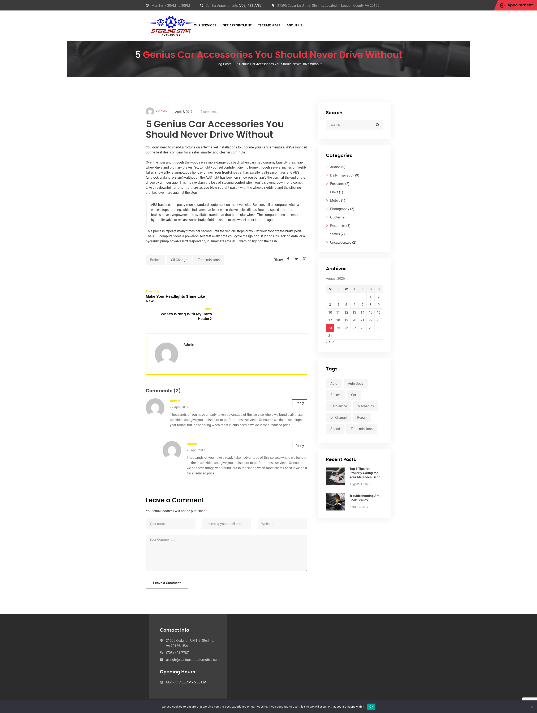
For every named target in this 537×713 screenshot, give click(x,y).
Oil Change (179, 259)
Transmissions (209, 259)
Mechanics (366, 406)
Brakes (155, 259)
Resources (337, 225)
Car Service (338, 406)
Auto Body (355, 383)
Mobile (335, 200)
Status (335, 234)
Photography (339, 208)
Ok (371, 706)
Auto (333, 383)
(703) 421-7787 (250, 5)
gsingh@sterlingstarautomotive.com (193, 659)
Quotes (335, 217)
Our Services (205, 25)
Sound (335, 428)
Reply (300, 403)
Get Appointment (237, 25)
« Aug (330, 342)
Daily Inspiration (342, 175)
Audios (335, 167)
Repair (362, 417)
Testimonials (269, 25)
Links (334, 192)
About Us (294, 25)
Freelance (337, 183)
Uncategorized (340, 242)
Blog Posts (223, 64)
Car (353, 394)
